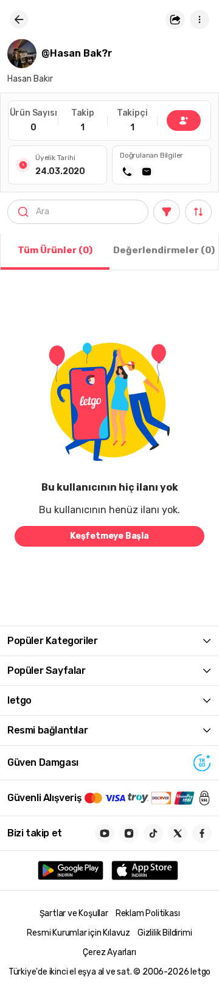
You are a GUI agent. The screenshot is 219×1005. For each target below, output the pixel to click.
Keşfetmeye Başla (109, 536)
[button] (175, 19)
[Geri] (19, 19)
